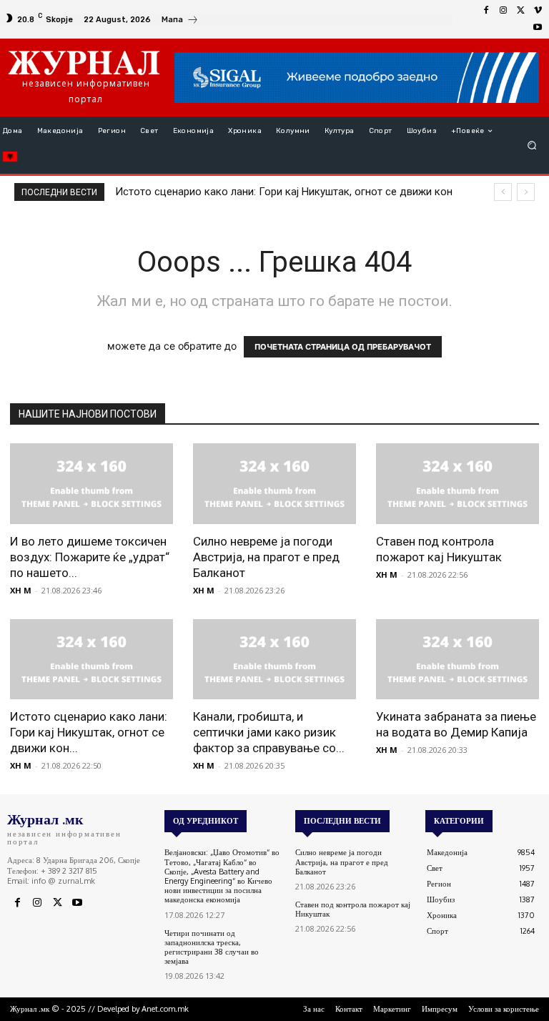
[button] (532, 145)
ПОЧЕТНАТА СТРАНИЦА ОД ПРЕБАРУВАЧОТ (342, 347)
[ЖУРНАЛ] (84, 62)
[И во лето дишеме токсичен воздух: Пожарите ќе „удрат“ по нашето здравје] (91, 483)
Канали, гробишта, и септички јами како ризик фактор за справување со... (269, 732)
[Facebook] (486, 10)
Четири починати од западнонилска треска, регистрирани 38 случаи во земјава (211, 947)
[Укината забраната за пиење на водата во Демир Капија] (457, 659)
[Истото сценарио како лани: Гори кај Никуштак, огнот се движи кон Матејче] (91, 659)
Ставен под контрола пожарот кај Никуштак (352, 909)
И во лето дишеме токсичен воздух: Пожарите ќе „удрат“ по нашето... (89, 557)
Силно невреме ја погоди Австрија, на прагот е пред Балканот (266, 557)
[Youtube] (537, 27)
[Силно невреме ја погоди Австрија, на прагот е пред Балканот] (274, 483)
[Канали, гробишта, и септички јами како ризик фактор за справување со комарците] (274, 659)
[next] (526, 192)
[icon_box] (180, 21)
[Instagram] (503, 10)
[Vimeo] (537, 10)
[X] (520, 10)
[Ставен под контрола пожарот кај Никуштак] (457, 483)
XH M (20, 590)
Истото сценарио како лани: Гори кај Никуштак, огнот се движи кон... (88, 732)
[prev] (503, 192)
